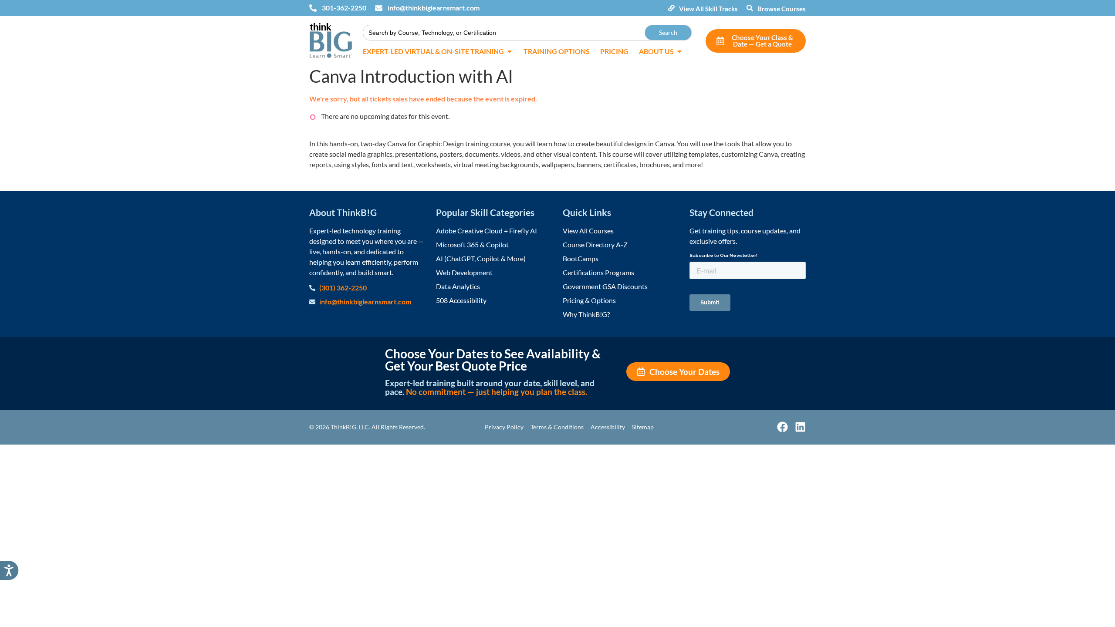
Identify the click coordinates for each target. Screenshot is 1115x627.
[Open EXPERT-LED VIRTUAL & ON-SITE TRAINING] (509, 51)
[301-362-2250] (313, 8)
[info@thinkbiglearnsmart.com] (378, 8)
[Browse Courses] (750, 8)
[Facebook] (782, 426)
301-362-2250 (344, 7)
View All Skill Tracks (708, 9)
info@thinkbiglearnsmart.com (434, 7)
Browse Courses (781, 9)
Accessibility (608, 427)
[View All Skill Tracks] (671, 8)
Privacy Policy (504, 427)
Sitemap (643, 427)
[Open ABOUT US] (679, 51)
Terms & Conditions (557, 427)
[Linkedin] (800, 426)
